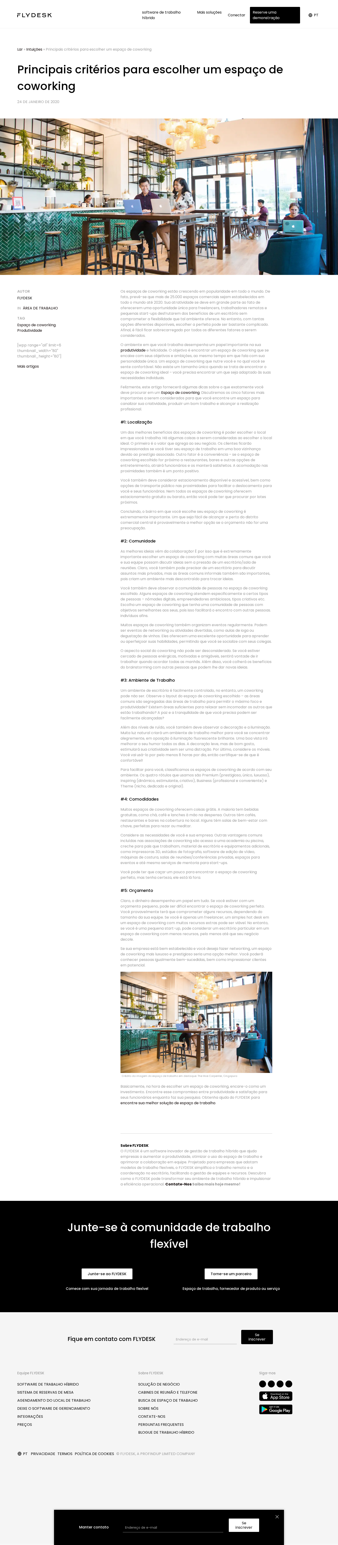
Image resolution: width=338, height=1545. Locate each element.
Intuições (34, 49)
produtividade (133, 350)
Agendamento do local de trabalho (54, 1400)
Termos (64, 1453)
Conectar (236, 15)
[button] (107, 1273)
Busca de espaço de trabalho (168, 1400)
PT (316, 15)
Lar (20, 49)
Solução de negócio (159, 1384)
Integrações (30, 1416)
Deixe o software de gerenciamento (53, 1408)
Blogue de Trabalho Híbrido (166, 1432)
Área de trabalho (40, 308)
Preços (24, 1424)
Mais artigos (28, 366)
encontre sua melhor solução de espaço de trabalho (167, 1103)
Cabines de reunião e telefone (168, 1392)
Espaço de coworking (36, 325)
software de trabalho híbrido (161, 15)
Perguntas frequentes (161, 1424)
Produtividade (29, 330)
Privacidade (43, 1453)
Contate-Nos (178, 1184)
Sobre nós (148, 1408)
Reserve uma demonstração (266, 15)
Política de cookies (94, 1453)
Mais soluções (210, 12)
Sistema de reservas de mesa (45, 1392)
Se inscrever (257, 1337)
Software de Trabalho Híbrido (48, 1384)
